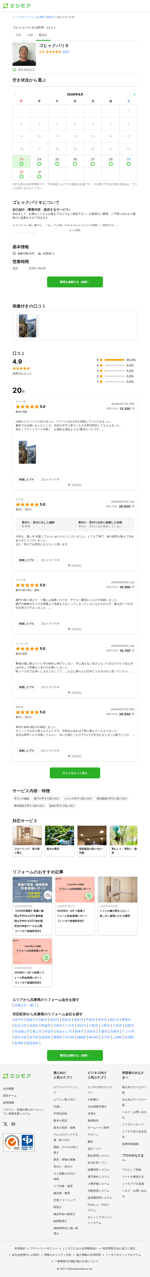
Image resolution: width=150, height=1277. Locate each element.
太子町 (105, 1037)
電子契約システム (99, 1176)
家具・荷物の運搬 (64, 1159)
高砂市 (81, 1025)
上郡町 (117, 1037)
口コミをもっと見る (75, 773)
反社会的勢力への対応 (25, 1254)
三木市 (69, 1025)
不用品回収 (60, 1113)
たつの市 (128, 1031)
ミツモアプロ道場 (133, 1183)
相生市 (114, 1020)
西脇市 (46, 1025)
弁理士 (92, 1113)
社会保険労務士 (97, 1106)
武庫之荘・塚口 (25, 1005)
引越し (58, 1106)
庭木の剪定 (60, 1120)
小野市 (105, 1025)
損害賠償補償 (130, 1143)
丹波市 (49, 1031)
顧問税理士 (60, 1221)
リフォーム (28, 17)
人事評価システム (99, 1183)
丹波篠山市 (22, 1031)
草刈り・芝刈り (63, 1166)
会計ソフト (94, 1148)
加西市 (129, 1025)
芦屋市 (90, 1020)
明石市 (54, 1020)
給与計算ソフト (97, 1162)
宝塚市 (57, 1025)
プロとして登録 (131, 1169)
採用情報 (8, 1102)
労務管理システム (99, 1190)
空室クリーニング (64, 1200)
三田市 (117, 1025)
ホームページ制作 (99, 1127)
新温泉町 (32, 1043)
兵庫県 (41, 17)
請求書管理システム (100, 1197)
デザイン (93, 1134)
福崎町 (81, 1037)
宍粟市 (103, 1031)
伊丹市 (102, 1020)
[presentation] (18, 35)
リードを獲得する (133, 1176)
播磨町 (57, 1037)
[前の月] (15, 94)
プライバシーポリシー (44, 1248)
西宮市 (66, 1020)
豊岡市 (126, 1020)
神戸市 (19, 1020)
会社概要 (8, 1088)
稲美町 (46, 1037)
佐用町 (129, 1037)
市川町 (69, 1037)
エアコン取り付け (64, 1099)
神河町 (93, 1037)
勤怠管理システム (99, 1155)
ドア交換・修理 (63, 1186)
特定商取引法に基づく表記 (119, 1248)
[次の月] (134, 94)
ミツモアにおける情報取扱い (80, 1248)
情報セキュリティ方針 (57, 1254)
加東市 (115, 1031)
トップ (16, 17)
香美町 (19, 1043)
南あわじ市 (64, 1031)
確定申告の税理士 (64, 1214)
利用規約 (20, 1248)
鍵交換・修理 (62, 1193)
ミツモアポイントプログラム (123, 1254)
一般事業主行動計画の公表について (76, 1261)
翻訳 (90, 1141)
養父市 (37, 1031)
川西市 (93, 1025)
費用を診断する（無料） (75, 281)
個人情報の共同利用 (88, 1254)
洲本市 (78, 1020)
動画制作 (93, 1120)
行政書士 (93, 1099)
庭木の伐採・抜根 (64, 1127)
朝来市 (79, 1031)
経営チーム (10, 1095)
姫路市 (50, 17)
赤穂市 (34, 1025)
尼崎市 (42, 1020)
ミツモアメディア (133, 1124)
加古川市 (20, 1025)
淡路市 (91, 1031)
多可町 (34, 1037)
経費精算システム (99, 1169)
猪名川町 (20, 1037)
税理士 (58, 1207)
